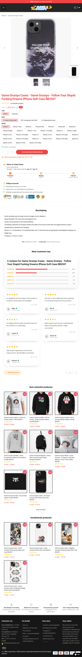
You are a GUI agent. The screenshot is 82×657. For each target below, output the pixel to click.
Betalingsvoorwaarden (50, 628)
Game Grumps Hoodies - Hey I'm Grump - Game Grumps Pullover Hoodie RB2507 (39, 419)
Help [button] (78, 654)
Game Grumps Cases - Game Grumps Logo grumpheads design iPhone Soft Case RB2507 (14, 588)
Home (4, 16)
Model (4, 123)
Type (3, 110)
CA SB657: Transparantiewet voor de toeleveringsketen (30, 639)
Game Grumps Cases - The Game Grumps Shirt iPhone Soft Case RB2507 (40, 498)
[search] (75, 7)
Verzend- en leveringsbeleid (51, 625)
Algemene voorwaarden (29, 628)
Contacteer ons (47, 636)
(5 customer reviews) (16, 103)
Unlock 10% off (4, 648)
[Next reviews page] (76, 373)
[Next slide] (77, 48)
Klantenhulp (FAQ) (48, 639)
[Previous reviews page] (66, 373)
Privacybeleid (26, 631)
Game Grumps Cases (15, 16)
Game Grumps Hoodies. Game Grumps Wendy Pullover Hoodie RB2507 (64, 419)
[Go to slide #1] (36, 82)
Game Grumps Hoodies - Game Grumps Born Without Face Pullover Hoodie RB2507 (15, 457)
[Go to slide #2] (46, 82)
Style (3, 117)
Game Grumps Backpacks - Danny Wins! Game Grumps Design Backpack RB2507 (40, 457)
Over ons (25, 625)
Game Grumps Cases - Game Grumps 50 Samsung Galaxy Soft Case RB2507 (14, 550)
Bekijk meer (41, 509)
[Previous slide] (5, 48)
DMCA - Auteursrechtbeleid (30, 633)
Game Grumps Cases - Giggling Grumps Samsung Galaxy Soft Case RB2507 (66, 550)
